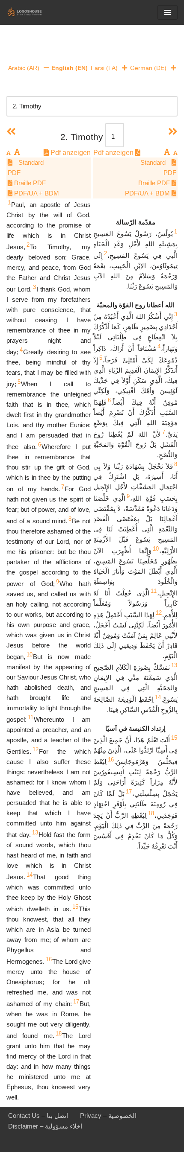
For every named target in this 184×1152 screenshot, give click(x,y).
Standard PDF (26, 167)
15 (75, 907)
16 (49, 959)
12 (36, 749)
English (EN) (69, 67)
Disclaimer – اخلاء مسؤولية (45, 1126)
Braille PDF (29, 183)
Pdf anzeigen (70, 152)
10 (30, 654)
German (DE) (148, 67)
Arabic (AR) (23, 67)
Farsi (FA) (104, 67)
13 (35, 832)
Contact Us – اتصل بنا (38, 1115)
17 (76, 1001)
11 (30, 717)
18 (59, 1033)
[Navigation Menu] (167, 12)
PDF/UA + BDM (35, 193)
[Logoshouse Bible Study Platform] (32, 12)
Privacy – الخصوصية (108, 1115)
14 (30, 875)
